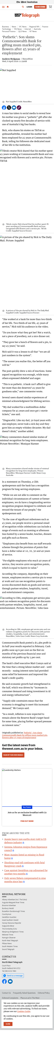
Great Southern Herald (10, 920)
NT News (33, 31)
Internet (28, 29)
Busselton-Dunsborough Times (13, 911)
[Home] (8, 7)
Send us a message (15, 975)
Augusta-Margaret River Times (13, 902)
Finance (45, 27)
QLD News (22, 31)
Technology (6, 29)
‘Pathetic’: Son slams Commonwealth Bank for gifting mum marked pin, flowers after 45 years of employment (25, 735)
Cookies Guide (23, 1011)
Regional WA (34, 27)
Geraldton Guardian (9, 917)
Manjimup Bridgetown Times (13, 932)
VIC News (23, 27)
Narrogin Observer (9, 938)
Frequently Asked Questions (24, 993)
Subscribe (40, 7)
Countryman (6, 914)
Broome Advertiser (9, 905)
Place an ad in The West (29, 998)
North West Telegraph (10, 940)
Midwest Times (7, 935)
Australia (37, 29)
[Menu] (3, 7)
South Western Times (10, 946)
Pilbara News (7, 943)
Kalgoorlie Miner (8, 926)
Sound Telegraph (8, 949)
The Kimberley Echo (9, 929)
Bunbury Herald (8, 908)
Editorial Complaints (10, 998)
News (14, 27)
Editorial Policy (44, 993)
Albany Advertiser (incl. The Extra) (14, 900)
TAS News (18, 29)
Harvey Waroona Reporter (11, 923)
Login (29, 7)
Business (5, 27)
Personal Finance (9, 31)
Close (8, 1024)
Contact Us (6, 993)
